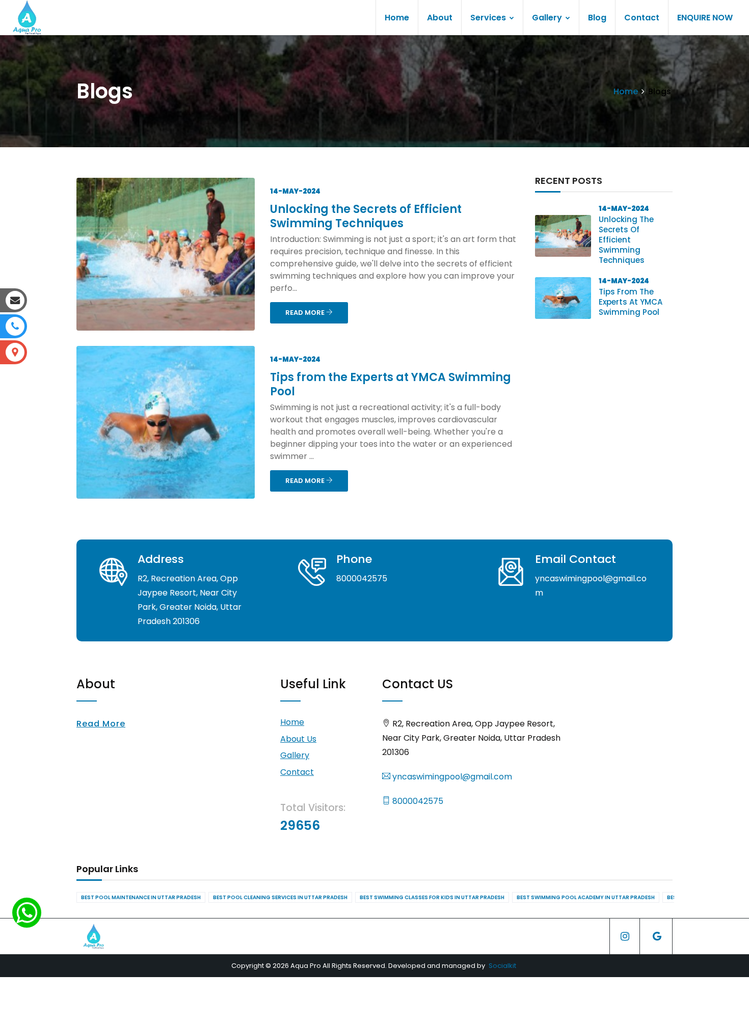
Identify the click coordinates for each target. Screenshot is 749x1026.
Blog (597, 17)
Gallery (548, 17)
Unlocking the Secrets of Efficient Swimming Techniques (366, 216)
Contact (641, 17)
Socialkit (502, 965)
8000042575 (416, 801)
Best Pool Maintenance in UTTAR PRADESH (141, 897)
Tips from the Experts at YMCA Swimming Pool (390, 384)
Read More (100, 724)
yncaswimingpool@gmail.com (451, 776)
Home (397, 17)
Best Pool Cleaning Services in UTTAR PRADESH (280, 897)
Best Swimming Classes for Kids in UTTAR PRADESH (432, 897)
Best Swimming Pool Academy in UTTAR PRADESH (586, 897)
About (439, 17)
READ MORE (305, 312)
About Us (298, 739)
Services (489, 17)
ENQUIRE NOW (705, 17)
